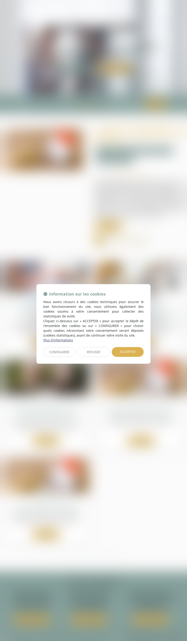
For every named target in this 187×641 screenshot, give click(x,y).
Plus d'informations (58, 340)
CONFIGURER (59, 352)
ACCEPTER (127, 352)
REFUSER (93, 352)
